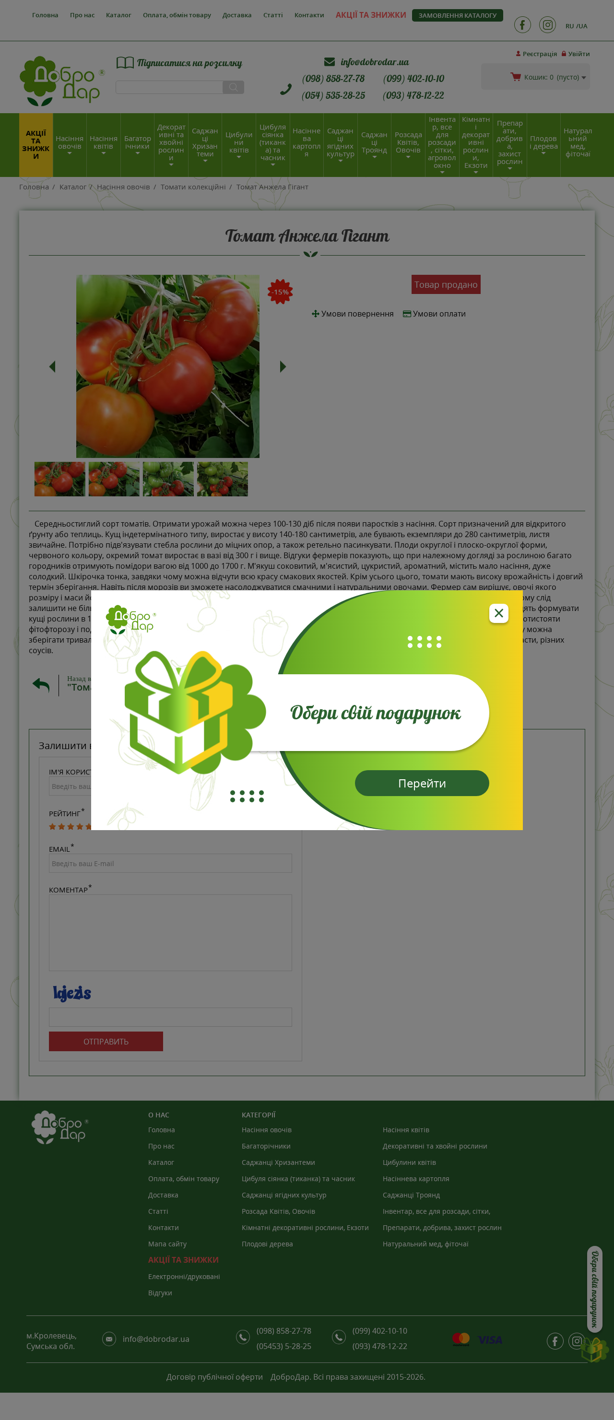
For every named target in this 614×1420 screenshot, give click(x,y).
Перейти (422, 783)
